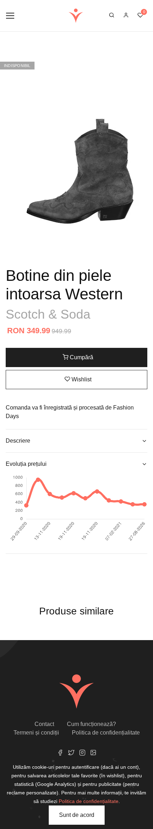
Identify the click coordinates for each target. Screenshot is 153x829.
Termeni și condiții (36, 733)
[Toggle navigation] (10, 16)
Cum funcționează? (91, 724)
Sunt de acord (76, 815)
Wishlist (80, 379)
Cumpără (80, 357)
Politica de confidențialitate (106, 733)
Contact (44, 724)
